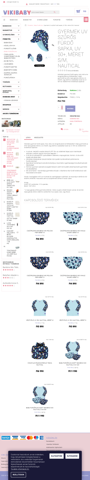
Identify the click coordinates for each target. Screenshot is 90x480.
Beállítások (18, 475)
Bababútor (27, 20)
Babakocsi (14, 20)
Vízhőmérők (8, 64)
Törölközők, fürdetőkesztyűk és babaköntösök (12, 56)
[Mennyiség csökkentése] (62, 109)
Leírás (28, 137)
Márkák (6, 109)
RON (58, 4)
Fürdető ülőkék (10, 48)
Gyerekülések (42, 20)
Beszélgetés (38, 137)
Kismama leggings (11, 100)
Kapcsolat (4, 461)
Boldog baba (5, 464)
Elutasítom (56, 456)
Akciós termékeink (11, 113)
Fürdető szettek (10, 67)
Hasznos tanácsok (7, 467)
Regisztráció (44, 4)
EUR (52, 4)
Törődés (69, 20)
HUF (55, 4)
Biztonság (7, 86)
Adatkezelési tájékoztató (54, 447)
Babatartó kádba (10, 70)
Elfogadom (72, 456)
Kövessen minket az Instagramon (13, 131)
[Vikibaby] (17, 12)
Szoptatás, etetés (7, 91)
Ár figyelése (85, 130)
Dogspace (7, 105)
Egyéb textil (9, 61)
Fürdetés (56, 20)
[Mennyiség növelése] (62, 107)
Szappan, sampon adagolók (10, 73)
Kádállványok (9, 45)
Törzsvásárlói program (53, 450)
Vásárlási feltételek (52, 444)
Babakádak (8, 42)
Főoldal (4, 20)
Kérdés (66, 129)
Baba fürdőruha (10, 51)
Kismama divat (9, 97)
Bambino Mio (74, 118)
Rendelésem (50, 441)
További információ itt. (20, 469)
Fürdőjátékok (9, 77)
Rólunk (3, 458)
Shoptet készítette (82, 475)
